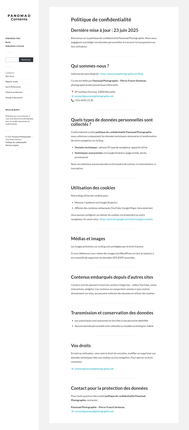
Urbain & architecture (14, 92)
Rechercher (26, 60)
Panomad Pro (13, 38)
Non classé (10, 76)
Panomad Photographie (21, 137)
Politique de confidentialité (16, 142)
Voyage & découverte (14, 97)
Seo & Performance (13, 87)
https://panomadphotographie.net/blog (121, 73)
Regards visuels (12, 81)
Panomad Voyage (15, 46)
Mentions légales (12, 145)
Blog (8, 42)
